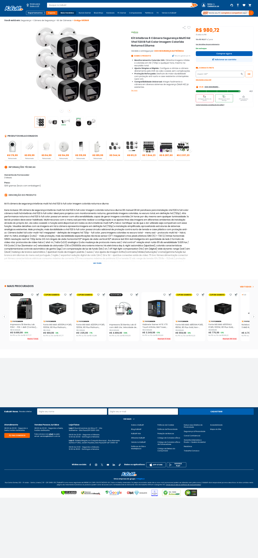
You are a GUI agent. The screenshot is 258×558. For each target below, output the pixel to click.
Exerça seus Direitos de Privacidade (193, 426)
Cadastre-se (213, 6)
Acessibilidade (216, 425)
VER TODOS (245, 286)
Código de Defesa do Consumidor (166, 449)
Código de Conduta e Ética (168, 438)
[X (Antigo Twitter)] (102, 464)
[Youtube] (107, 464)
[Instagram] (96, 464)
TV (158, 13)
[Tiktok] (119, 464)
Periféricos (149, 13)
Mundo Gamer (85, 13)
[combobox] (120, 5)
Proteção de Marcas (165, 433)
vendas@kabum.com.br (50, 436)
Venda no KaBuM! (169, 13)
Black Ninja (98, 13)
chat (51, 434)
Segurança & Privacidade (194, 431)
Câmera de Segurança (44, 20)
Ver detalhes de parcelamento (207, 44)
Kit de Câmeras (65, 20)
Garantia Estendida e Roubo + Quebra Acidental (195, 441)
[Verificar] (69, 493)
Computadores (135, 13)
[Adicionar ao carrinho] (37, 294)
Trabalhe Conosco (191, 451)
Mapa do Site (215, 429)
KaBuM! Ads (136, 433)
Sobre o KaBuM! (137, 425)
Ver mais (134, 90)
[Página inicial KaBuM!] (13, 8)
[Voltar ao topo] (129, 474)
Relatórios (188, 446)
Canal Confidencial (192, 436)
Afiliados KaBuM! (138, 438)
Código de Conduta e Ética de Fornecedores (168, 443)
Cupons (51, 13)
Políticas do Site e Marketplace (138, 447)
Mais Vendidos (67, 13)
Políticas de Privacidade (167, 429)
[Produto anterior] (4, 317)
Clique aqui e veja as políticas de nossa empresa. (183, 485)
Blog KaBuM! (136, 429)
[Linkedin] (113, 464)
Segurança (27, 20)
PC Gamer (122, 13)
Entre (209, 4)
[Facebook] (90, 464)
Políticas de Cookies (165, 425)
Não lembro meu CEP (203, 80)
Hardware (110, 13)
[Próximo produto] (254, 317)
